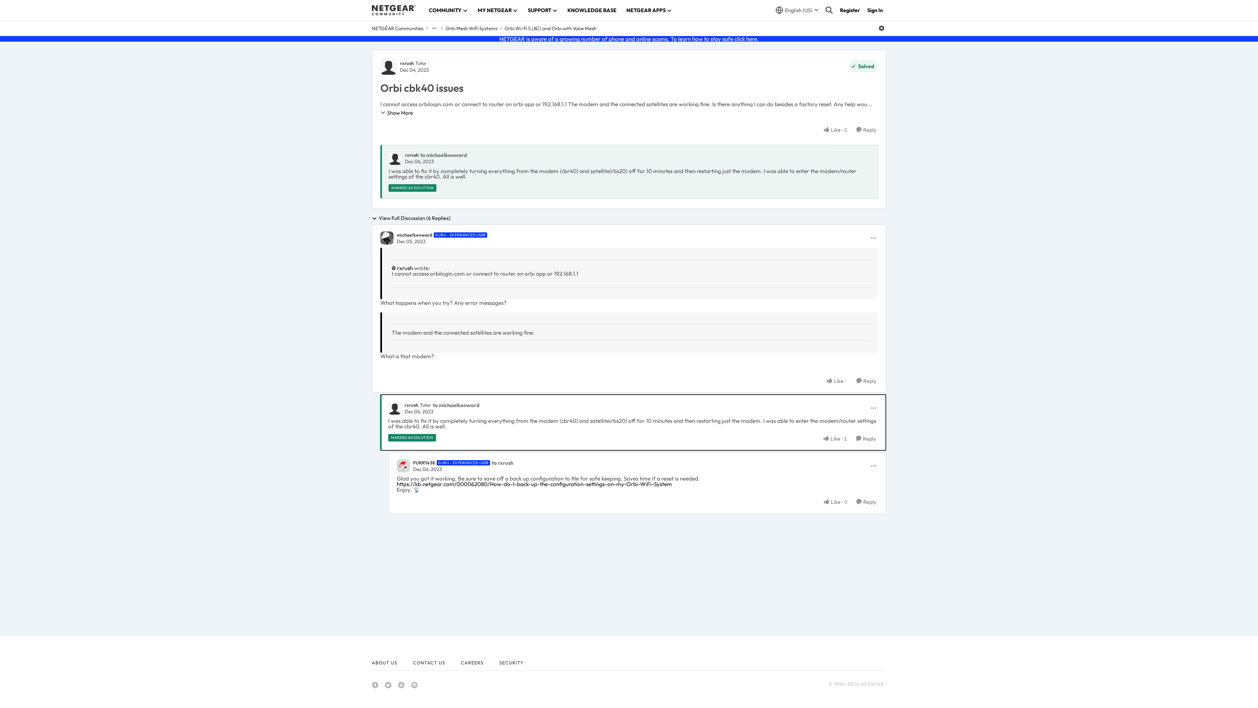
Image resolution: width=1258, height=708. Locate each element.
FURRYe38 (424, 463)
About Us (384, 663)
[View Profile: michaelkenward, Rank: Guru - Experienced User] (386, 238)
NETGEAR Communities (397, 28)
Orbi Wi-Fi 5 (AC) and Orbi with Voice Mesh (550, 28)
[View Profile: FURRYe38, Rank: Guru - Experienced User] (403, 465)
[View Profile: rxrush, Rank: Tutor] (388, 66)
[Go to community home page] (394, 10)
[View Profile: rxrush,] (395, 158)
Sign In (875, 10)
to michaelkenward (443, 155)
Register (850, 10)
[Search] (829, 10)
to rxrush (502, 462)
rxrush (407, 63)
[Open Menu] (881, 28)
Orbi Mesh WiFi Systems (471, 28)
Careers (472, 663)
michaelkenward (414, 235)
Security (511, 663)
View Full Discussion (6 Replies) (414, 218)
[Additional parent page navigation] (434, 28)
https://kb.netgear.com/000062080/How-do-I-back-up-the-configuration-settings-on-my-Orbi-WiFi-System (534, 484)
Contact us (429, 663)
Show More (400, 112)
